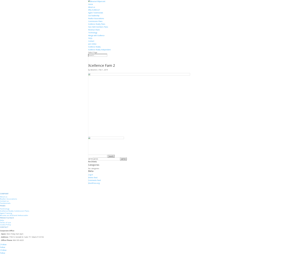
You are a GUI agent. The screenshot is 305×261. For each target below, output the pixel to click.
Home (90, 4)
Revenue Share (94, 30)
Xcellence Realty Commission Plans (14, 211)
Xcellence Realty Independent (99, 50)
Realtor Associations (96, 18)
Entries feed (92, 177)
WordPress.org (94, 183)
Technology (92, 32)
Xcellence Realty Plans (96, 24)
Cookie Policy (5, 225)
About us (91, 7)
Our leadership (93, 15)
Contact (91, 41)
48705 (90, 159)
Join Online (92, 44)
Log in (90, 175)
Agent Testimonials (95, 13)
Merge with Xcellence (96, 35)
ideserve (93, 70)
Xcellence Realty (94, 47)
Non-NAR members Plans (98, 27)
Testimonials (5, 203)
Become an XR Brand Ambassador (14, 215)
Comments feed (94, 180)
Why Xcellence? (94, 10)
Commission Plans (95, 21)
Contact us (4, 201)
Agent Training (6, 213)
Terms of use (5, 222)
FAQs (90, 38)
